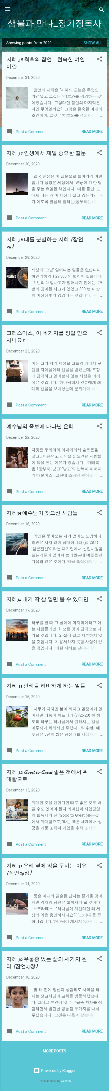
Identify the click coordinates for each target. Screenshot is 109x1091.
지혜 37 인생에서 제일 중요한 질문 (46, 153)
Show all (93, 42)
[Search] (101, 11)
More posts (54, 1051)
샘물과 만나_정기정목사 (55, 23)
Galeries (66, 1081)
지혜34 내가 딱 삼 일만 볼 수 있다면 (47, 599)
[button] (99, 60)
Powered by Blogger (58, 1070)
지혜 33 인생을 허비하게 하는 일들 (45, 685)
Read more (92, 131)
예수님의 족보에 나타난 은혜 (40, 426)
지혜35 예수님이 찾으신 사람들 (42, 513)
